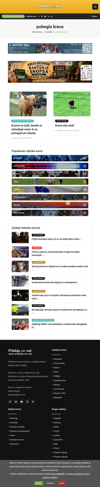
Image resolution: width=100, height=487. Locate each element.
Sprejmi (38, 483)
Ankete (57, 435)
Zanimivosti (59, 389)
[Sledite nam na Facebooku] (39, 16)
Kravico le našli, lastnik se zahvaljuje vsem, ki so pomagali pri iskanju (26, 129)
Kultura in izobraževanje (23, 121)
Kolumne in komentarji (20, 431)
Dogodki (57, 418)
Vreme (57, 448)
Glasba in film (60, 393)
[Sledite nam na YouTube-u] (45, 16)
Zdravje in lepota (17, 427)
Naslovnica (37, 32)
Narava (57, 385)
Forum (56, 431)
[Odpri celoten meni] (95, 7)
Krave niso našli (64, 125)
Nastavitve (50, 483)
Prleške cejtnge (60, 452)
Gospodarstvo (60, 380)
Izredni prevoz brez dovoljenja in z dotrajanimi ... (55, 282)
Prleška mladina (61, 457)
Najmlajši (58, 397)
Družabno (58, 359)
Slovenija (14, 418)
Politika (57, 376)
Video (56, 427)
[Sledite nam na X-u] (48, 16)
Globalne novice (17, 440)
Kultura (57, 367)
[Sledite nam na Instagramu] (42, 16)
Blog (56, 444)
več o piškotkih (58, 474)
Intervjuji (13, 422)
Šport (56, 372)
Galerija (57, 422)
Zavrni (62, 483)
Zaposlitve (58, 440)
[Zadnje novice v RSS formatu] (51, 16)
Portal (12, 435)
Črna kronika (61, 121)
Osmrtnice (14, 444)
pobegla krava (62, 32)
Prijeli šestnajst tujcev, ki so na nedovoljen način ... (57, 239)
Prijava (94, 16)
